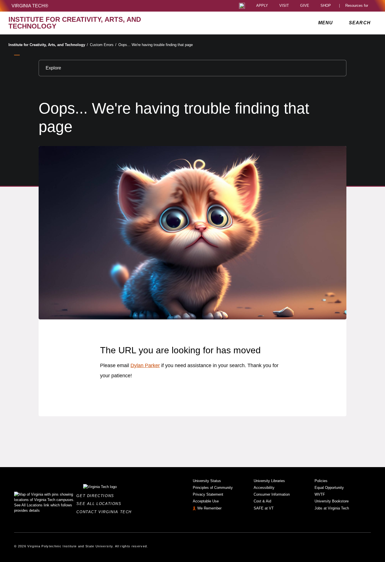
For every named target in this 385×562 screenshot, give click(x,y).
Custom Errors (103, 45)
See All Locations (100, 504)
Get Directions (96, 496)
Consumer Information (272, 494)
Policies (321, 481)
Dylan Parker (145, 365)
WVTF (320, 494)
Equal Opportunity (329, 487)
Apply (262, 6)
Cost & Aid (262, 501)
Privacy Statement (208, 494)
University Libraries (269, 481)
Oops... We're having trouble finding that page (155, 45)
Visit (284, 6)
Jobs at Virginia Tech (332, 508)
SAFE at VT (264, 508)
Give (304, 6)
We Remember (209, 508)
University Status (207, 481)
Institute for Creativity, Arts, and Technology (48, 45)
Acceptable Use (206, 501)
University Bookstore (332, 501)
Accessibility (264, 487)
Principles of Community (213, 487)
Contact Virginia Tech (105, 512)
